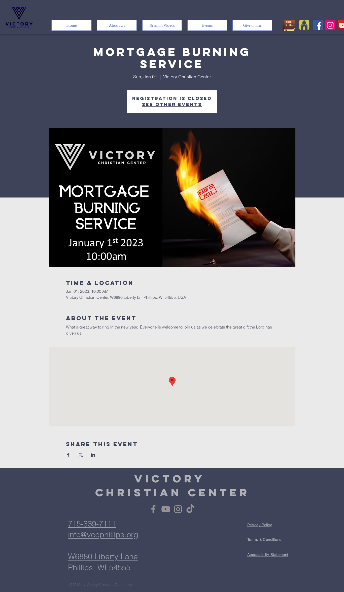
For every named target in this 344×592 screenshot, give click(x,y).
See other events (172, 104)
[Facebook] (318, 25)
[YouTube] (165, 509)
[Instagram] (330, 25)
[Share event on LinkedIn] (93, 455)
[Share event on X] (80, 455)
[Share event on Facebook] (68, 455)
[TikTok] (190, 509)
